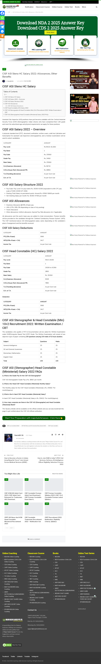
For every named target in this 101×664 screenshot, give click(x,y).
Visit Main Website (27, 2)
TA (56, 574)
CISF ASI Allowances (11, 104)
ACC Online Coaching (10, 573)
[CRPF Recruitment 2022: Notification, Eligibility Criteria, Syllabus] (54, 508)
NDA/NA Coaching (35, 556)
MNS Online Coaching (10, 579)
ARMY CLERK (84, 591)
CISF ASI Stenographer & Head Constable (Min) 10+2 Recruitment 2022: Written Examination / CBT (33, 111)
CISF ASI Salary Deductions (15, 106)
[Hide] (1, 40)
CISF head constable (53, 425)
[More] (2, 36)
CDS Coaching (34, 564)
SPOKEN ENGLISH (60, 599)
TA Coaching (33, 576)
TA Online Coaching (10, 576)
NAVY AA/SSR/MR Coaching (38, 587)
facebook (5, 656)
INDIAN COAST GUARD (62, 593)
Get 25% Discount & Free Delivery (62, 51)
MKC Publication (62, 49)
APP (51, 2)
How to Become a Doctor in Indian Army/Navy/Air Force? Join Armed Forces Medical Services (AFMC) (16, 460)
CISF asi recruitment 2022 (13, 425)
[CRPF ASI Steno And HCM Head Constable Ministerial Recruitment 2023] (13, 508)
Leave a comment (34, 539)
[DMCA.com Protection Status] (12, 645)
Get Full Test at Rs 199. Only (85, 50)
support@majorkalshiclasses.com (37, 629)
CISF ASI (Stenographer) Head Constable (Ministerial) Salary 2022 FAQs (26, 115)
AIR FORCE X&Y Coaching (37, 585)
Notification (29, 7)
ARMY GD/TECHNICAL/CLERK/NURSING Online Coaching (14, 594)
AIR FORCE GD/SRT (61, 596)
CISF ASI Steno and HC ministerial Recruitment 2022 (34, 425)
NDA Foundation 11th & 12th (88, 559)
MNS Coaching (34, 582)
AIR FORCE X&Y (59, 582)
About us (44, 2)
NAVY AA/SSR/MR (60, 585)
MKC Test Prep (85, 48)
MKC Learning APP (39, 50)
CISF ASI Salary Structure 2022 (14, 101)
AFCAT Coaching (34, 570)
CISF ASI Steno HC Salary (12, 97)
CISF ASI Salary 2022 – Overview (15, 99)
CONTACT (37, 2)
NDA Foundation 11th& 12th (63, 559)
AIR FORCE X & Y (85, 582)
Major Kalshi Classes (10, 632)
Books (77, 7)
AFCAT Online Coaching (11, 570)
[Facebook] (2, 13)
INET (56, 577)
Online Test (69, 7)
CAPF (46, 503)
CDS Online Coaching (10, 564)
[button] (50, 36)
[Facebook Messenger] (2, 31)
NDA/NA (57, 556)
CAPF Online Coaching (10, 567)
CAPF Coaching (34, 567)
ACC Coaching (34, 573)
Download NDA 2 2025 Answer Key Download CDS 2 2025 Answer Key (50, 25)
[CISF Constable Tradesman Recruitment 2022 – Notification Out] (34, 508)
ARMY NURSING (85, 594)
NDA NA (82, 556)
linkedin (19, 656)
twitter (13, 656)
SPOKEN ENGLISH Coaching (38, 603)
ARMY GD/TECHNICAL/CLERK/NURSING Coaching (39, 593)
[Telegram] (2, 27)
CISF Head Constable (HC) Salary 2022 (16, 108)
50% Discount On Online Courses (39, 51)
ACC (56, 571)
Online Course (57, 7)
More (84, 7)
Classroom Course (43, 7)
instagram (35, 656)
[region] (50, 38)
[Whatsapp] (2, 18)
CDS (56, 562)
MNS (56, 579)
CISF (4, 69)
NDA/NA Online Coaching (11, 556)
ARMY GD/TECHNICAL (87, 588)
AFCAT (57, 568)
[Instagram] (2, 22)
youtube (27, 656)
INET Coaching (34, 579)
